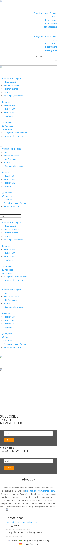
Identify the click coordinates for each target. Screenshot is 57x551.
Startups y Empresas (14, 95)
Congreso (7, 122)
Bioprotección (11, 82)
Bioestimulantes (12, 85)
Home (54, 16)
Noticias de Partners (14, 136)
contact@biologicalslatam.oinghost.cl (22, 522)
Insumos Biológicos (12, 78)
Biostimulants (51, 23)
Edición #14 (10, 105)
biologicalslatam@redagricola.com (40, 491)
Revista (6, 102)
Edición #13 (10, 109)
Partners (8, 129)
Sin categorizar (50, 27)
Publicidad (8, 126)
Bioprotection (51, 20)
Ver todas (9, 116)
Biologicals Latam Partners (45, 13)
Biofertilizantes (11, 89)
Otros (7, 92)
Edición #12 (10, 112)
